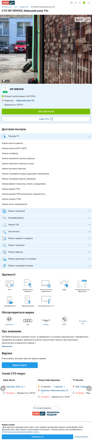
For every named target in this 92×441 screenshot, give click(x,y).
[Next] (89, 388)
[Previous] (3, 388)
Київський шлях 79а (25, 100)
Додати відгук (20, 365)
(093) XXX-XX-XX (46, 111)
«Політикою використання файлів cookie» (20, 432)
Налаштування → (82, 437)
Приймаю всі (37, 437)
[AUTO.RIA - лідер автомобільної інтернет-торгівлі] (8, 3)
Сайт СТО (44, 119)
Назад (6, 17)
